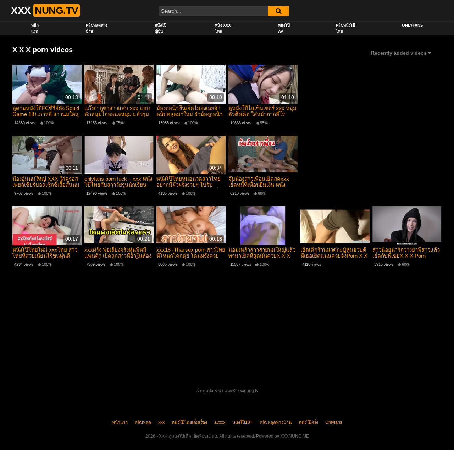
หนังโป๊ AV (284, 28)
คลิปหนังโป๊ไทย (345, 28)
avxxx (219, 422)
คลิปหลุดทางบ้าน (96, 28)
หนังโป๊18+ (242, 422)
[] (278, 11)
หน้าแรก (35, 28)
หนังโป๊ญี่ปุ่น (160, 28)
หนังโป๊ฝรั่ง (308, 422)
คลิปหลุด (143, 422)
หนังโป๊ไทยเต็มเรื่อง (189, 422)
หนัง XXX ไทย (223, 28)
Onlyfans (412, 25)
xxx (161, 422)
